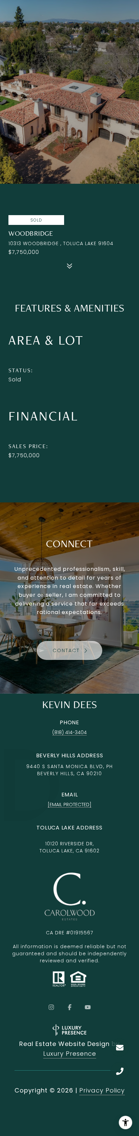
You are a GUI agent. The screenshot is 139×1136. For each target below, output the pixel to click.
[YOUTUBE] (87, 1007)
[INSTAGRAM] (51, 1007)
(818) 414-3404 (69, 732)
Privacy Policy (102, 1090)
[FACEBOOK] (69, 1007)
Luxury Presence (69, 1053)
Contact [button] (67, 650)
